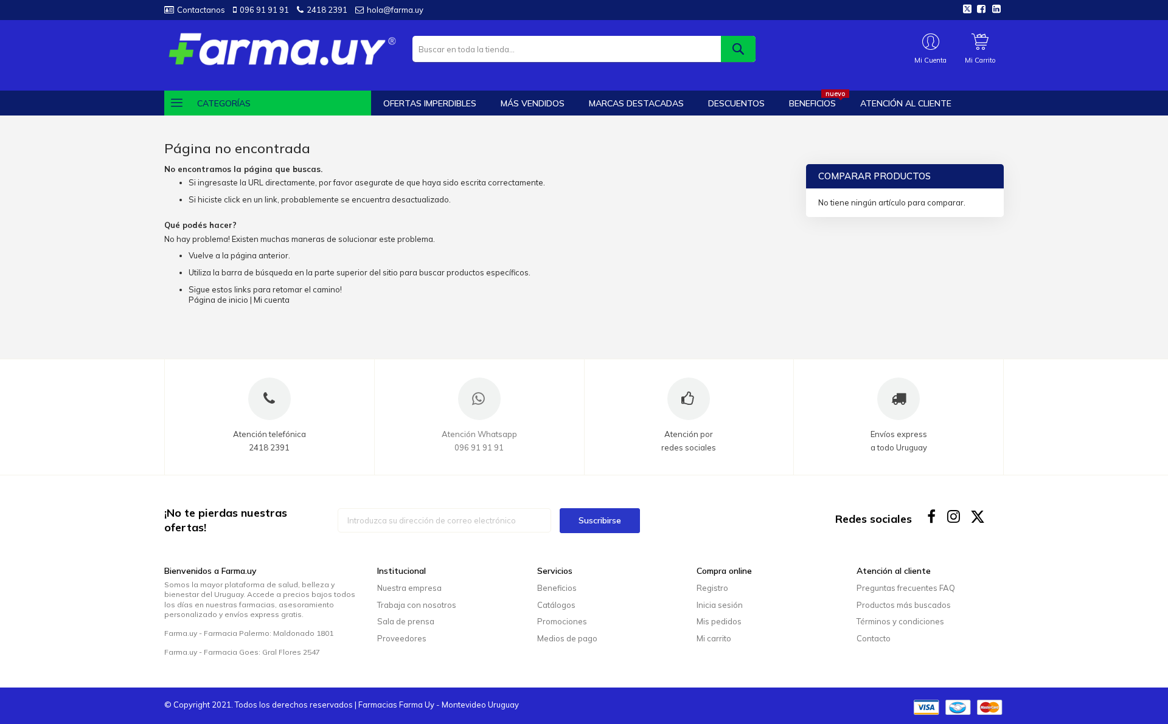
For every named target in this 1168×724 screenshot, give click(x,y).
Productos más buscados (904, 605)
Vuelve (201, 255)
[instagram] (954, 516)
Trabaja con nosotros (416, 605)
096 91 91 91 (264, 10)
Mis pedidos (719, 621)
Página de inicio (218, 300)
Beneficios (557, 588)
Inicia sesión (720, 605)
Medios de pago (567, 638)
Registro (712, 588)
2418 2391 (327, 10)
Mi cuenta (272, 300)
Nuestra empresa (409, 588)
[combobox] (583, 49)
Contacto (874, 638)
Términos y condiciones (900, 621)
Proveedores (401, 638)
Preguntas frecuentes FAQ (906, 588)
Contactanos (201, 10)
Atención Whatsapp (479, 434)
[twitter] (977, 516)
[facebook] (931, 516)
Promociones (562, 621)
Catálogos (556, 605)
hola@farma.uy (395, 10)
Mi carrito (714, 638)
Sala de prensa (405, 621)
